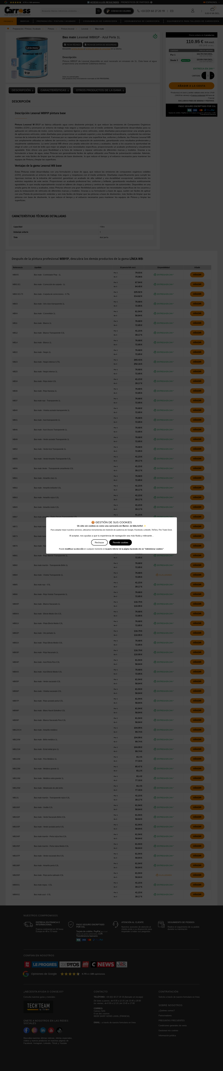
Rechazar (99, 542)
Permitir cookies (120, 542)
